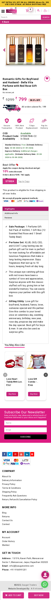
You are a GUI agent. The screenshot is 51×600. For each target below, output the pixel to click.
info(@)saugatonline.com (18, 516)
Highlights (10, 159)
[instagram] (15, 404)
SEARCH (45, 17)
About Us (6, 426)
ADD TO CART (14, 595)
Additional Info (11, 163)
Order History (8, 491)
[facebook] (4, 404)
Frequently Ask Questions (14, 446)
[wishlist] (47, 29)
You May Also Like (15, 295)
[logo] (11, 11)
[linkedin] (27, 404)
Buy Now (12, 344)
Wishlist (5, 495)
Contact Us (7, 470)
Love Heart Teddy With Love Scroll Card (14, 332)
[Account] (45, 11)
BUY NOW (38, 595)
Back (6, 22)
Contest (6, 474)
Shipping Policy (9, 442)
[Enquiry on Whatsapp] (44, 584)
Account (6, 487)
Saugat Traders (29, 535)
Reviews (8, 168)
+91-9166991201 (14, 520)
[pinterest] (32, 404)
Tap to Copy (24, 131)
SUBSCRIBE (25, 387)
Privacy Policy (8, 434)
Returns (6, 467)
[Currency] (39, 11)
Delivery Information (12, 430)
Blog (4, 463)
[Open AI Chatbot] (45, 575)
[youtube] (21, 404)
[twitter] (9, 404)
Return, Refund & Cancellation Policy (19, 449)
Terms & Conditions (11, 438)
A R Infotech (37, 539)
